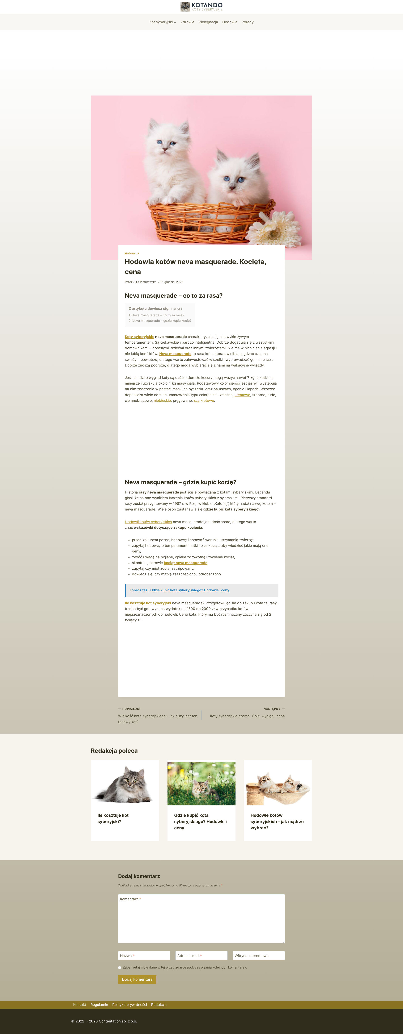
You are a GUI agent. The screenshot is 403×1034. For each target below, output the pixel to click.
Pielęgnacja (208, 22)
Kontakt (79, 1005)
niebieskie (162, 400)
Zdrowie (187, 22)
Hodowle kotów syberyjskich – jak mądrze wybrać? (277, 821)
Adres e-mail (189, 956)
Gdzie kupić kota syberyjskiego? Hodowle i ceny (200, 821)
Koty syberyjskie (139, 337)
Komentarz (130, 899)
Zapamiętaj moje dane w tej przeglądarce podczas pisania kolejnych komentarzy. (185, 967)
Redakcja (159, 1005)
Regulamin (99, 1005)
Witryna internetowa (252, 956)
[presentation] (125, 782)
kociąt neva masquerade (185, 563)
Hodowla (229, 22)
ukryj (176, 308)
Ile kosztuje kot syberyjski (148, 603)
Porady (248, 22)
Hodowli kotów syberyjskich (148, 522)
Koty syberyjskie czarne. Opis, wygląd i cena (247, 712)
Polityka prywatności (129, 1005)
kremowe (242, 395)
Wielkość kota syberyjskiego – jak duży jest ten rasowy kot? (157, 715)
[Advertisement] (201, 62)
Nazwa (127, 956)
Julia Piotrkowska (144, 282)
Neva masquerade (175, 354)
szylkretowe (204, 400)
